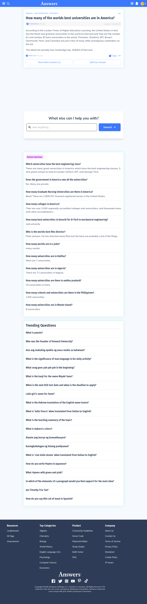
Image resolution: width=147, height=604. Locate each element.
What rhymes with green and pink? (44, 472)
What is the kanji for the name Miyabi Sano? (49, 376)
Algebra (43, 531)
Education (54, 13)
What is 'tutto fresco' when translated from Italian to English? (58, 411)
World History (46, 546)
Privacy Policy (111, 546)
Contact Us (110, 536)
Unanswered (13, 541)
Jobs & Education (41, 13)
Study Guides (78, 546)
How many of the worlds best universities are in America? (70, 18)
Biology (43, 541)
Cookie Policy (111, 557)
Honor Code (78, 536)
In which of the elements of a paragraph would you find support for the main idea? (70, 481)
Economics (44, 568)
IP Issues (109, 562)
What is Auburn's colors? (39, 428)
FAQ (74, 557)
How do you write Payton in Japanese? (46, 463)
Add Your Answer (98, 62)
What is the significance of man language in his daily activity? (58, 358)
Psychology (45, 557)
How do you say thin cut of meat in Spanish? (49, 498)
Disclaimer (110, 552)
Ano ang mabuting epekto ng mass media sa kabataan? (55, 350)
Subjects (29, 13)
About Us (109, 531)
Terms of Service (112, 541)
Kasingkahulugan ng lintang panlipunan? (47, 446)
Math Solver (77, 552)
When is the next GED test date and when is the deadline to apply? (61, 385)
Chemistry (44, 536)
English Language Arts (50, 552)
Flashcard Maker (80, 541)
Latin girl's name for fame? (40, 393)
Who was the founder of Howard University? (49, 341)
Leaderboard (13, 531)
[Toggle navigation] (3, 3)
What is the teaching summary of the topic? (49, 420)
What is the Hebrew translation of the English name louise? (57, 402)
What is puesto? (34, 332)
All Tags (10, 536)
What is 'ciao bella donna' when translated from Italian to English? (61, 455)
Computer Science (48, 562)
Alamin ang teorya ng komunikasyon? (46, 437)
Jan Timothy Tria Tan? (37, 490)
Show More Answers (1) (49, 62)
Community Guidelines (82, 531)
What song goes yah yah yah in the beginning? (50, 367)
